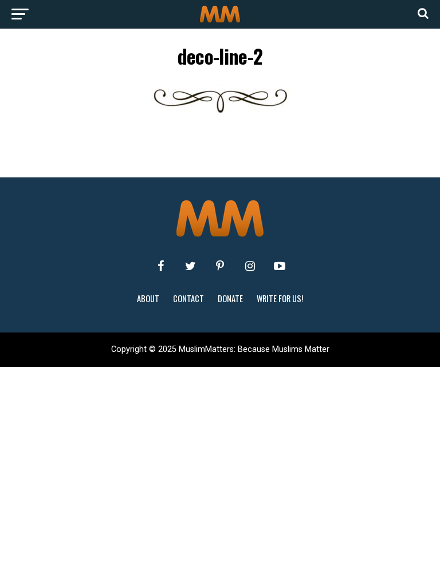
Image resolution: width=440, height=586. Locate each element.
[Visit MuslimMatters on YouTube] (279, 266)
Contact (188, 298)
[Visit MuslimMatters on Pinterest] (220, 266)
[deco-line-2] (220, 112)
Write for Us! (280, 298)
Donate (230, 298)
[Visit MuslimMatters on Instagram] (249, 266)
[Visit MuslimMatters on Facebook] (160, 266)
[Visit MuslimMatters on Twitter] (190, 266)
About (148, 298)
